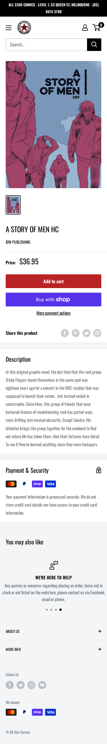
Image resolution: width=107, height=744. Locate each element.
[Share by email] (97, 332)
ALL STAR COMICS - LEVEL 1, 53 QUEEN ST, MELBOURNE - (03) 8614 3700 (54, 8)
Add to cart (53, 281)
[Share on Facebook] (65, 332)
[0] (96, 27)
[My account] (85, 27)
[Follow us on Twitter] (21, 685)
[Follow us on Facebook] (10, 685)
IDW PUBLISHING (18, 242)
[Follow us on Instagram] (31, 685)
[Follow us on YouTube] (42, 685)
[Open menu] (8, 27)
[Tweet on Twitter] (86, 332)
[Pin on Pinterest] (76, 332)
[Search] (94, 44)
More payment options (54, 313)
